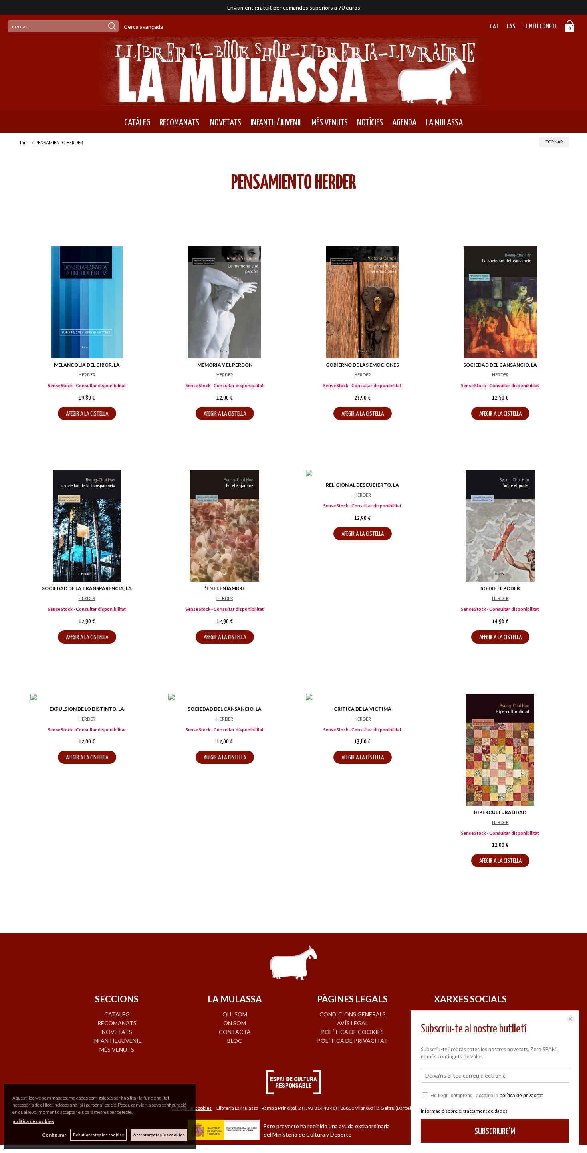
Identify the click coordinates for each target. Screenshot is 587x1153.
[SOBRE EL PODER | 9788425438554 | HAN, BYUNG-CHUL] (500, 526)
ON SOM (234, 1023)
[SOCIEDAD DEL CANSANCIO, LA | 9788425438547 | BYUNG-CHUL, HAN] (224, 698)
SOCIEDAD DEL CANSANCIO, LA (500, 365)
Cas (510, 26)
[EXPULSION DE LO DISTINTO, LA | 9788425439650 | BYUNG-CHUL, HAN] (86, 698)
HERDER (87, 374)
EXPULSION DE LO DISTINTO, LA (87, 709)
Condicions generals (352, 1014)
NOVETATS (224, 122)
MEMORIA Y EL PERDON (224, 365)
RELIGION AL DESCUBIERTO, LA (362, 485)
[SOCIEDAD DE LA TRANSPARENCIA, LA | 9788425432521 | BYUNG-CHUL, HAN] (86, 526)
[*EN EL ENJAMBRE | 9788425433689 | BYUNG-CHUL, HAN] (224, 526)
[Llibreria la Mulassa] (293, 101)
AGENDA (404, 122)
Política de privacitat (352, 1040)
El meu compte (540, 26)
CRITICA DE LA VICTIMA (362, 709)
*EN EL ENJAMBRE (224, 588)
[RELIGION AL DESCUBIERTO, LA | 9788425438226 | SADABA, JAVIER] (362, 474)
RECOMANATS (179, 122)
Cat (494, 26)
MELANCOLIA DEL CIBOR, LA (87, 365)
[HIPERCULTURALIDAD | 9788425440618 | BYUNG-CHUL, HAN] (500, 750)
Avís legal (352, 1023)
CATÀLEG (137, 122)
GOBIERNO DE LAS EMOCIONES (362, 365)
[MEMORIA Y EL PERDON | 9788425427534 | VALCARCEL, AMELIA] (224, 302)
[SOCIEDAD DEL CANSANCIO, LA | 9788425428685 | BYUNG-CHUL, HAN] (500, 302)
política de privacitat (521, 1095)
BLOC (234, 1040)
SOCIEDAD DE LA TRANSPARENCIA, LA (87, 588)
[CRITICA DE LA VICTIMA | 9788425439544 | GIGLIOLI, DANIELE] (362, 698)
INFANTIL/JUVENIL (276, 122)
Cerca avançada (143, 26)
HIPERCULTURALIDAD (500, 812)
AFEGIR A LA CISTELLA (87, 414)
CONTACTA (235, 1031)
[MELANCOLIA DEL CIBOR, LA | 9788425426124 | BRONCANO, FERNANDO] (86, 302)
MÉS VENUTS (329, 122)
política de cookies (33, 1121)
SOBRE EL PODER (500, 588)
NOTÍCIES (370, 122)
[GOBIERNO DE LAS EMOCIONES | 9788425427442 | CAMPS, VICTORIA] (362, 302)
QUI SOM (234, 1014)
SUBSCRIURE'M (494, 1131)
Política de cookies (352, 1031)
